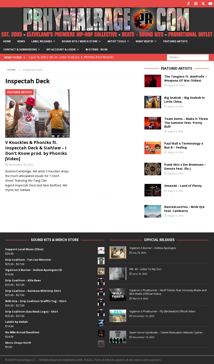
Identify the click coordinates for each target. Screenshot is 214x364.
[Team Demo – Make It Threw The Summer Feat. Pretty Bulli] (152, 123)
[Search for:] (188, 57)
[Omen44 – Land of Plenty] (152, 190)
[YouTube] (210, 3)
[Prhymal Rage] (107, 35)
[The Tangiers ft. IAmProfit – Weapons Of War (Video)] (152, 81)
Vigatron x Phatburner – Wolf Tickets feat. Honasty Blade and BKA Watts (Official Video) (168, 292)
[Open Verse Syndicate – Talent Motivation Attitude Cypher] (118, 337)
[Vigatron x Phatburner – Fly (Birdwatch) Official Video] (118, 316)
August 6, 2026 (175, 106)
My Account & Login (61, 49)
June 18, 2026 (140, 273)
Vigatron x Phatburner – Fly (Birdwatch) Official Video (162, 311)
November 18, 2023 (21, 165)
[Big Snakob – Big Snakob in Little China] (152, 102)
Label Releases (41, 41)
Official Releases (159, 239)
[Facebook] (188, 3)
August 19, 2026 (176, 85)
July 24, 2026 (139, 252)
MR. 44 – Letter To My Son (145, 269)
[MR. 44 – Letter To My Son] (118, 273)
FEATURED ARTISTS (176, 68)
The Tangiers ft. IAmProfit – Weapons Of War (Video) (185, 78)
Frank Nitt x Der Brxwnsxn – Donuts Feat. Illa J (185, 166)
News (21, 41)
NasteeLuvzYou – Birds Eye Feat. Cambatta (184, 209)
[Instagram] (195, 3)
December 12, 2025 (143, 316)
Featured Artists (175, 41)
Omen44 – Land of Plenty (183, 186)
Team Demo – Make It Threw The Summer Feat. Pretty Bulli (186, 122)
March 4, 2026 (140, 298)
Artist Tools (116, 41)
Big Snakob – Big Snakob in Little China (184, 99)
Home (7, 41)
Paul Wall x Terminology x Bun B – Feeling (183, 145)
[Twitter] (203, 3)
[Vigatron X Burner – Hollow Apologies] (118, 252)
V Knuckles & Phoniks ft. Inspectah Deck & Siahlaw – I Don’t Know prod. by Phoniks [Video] (36, 150)
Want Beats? (144, 41)
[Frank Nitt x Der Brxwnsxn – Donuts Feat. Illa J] (152, 169)
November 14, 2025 (143, 337)
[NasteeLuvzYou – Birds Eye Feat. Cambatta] (152, 211)
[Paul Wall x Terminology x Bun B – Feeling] (152, 148)
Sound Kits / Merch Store (80, 41)
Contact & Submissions (20, 49)
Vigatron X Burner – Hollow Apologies (152, 248)
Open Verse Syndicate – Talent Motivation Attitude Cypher (166, 332)
